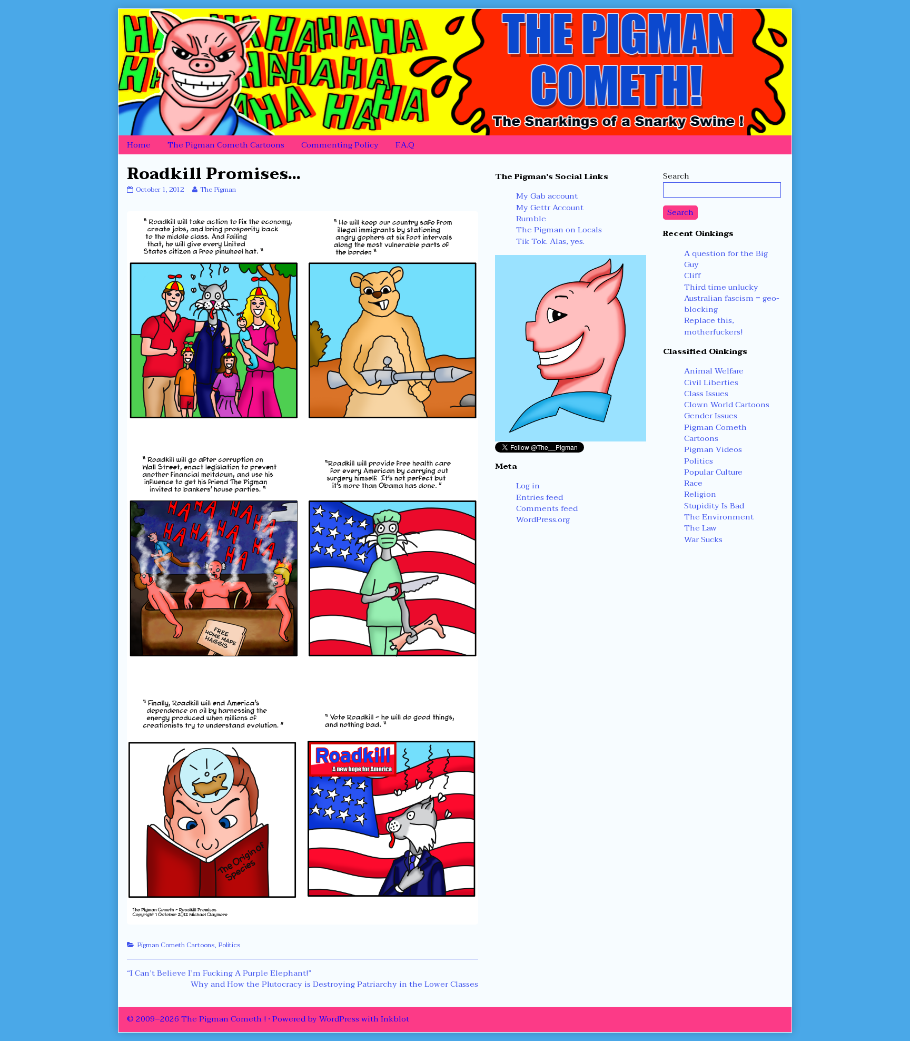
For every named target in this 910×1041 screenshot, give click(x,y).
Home (139, 145)
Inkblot (395, 1019)
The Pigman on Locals (559, 230)
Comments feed (547, 508)
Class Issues (706, 393)
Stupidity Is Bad (714, 506)
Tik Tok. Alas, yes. (550, 241)
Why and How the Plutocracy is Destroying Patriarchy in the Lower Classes (334, 984)
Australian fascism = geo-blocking (731, 303)
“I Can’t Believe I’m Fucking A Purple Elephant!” (219, 973)
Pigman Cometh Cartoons (176, 945)
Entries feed (539, 497)
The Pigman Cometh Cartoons (225, 145)
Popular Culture (713, 472)
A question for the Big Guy (726, 259)
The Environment (719, 517)
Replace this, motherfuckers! (713, 325)
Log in (528, 486)
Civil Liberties (711, 382)
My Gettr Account (549, 207)
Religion (700, 494)
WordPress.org (543, 519)
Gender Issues (710, 416)
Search (676, 176)
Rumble (531, 218)
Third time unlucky (721, 287)
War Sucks (703, 539)
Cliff (692, 275)
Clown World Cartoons (726, 404)
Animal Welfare (714, 371)
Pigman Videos (713, 449)
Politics (229, 945)
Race (693, 483)
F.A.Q (404, 145)
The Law (700, 528)
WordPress (339, 1019)
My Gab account (547, 196)
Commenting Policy (340, 145)
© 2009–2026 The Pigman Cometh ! (196, 1019)
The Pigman (218, 189)
